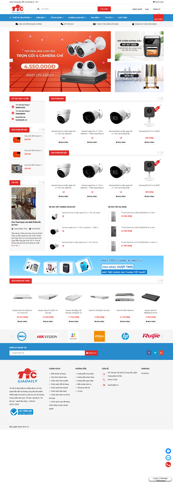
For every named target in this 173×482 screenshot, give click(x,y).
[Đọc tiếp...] (15, 246)
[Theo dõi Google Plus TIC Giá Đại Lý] (161, 352)
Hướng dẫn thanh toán (85, 377)
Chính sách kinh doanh (59, 388)
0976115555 (112, 380)
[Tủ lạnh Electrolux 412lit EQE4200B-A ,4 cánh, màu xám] (113, 246)
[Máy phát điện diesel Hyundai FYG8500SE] (16, 169)
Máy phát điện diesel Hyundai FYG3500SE (40, 136)
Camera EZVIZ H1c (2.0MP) (149, 131)
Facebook (145, 373)
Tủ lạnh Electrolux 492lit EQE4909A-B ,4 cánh (138, 227)
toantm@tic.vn (21, 120)
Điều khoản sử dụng (58, 374)
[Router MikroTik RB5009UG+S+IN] (151, 297)
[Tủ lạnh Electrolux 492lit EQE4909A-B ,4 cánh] (113, 231)
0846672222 (20, 107)
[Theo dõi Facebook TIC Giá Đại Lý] (149, 352)
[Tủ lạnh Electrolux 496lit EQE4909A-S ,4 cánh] (113, 216)
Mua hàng (64, 142)
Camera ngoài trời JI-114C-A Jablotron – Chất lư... (80, 227)
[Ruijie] (151, 336)
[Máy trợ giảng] (86, 266)
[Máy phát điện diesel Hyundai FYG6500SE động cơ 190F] (16, 154)
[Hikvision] (47, 336)
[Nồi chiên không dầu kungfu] (139, 46)
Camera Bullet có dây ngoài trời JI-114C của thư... (80, 242)
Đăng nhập (137, 9)
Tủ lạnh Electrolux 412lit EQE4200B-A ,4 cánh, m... (139, 242)
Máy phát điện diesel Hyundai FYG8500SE (40, 165)
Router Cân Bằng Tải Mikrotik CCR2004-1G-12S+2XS (73, 312)
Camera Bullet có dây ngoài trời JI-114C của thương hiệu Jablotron (120, 133)
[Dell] (21, 336)
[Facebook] (168, 451)
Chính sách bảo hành (59, 391)
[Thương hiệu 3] (73, 336)
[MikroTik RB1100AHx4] (125, 297)
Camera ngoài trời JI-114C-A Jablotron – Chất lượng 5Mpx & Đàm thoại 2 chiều (92, 133)
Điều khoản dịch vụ (84, 384)
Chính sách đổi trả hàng (60, 384)
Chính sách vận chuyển (59, 381)
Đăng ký (156, 9)
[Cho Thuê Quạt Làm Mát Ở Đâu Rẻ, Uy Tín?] (23, 203)
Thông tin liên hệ (83, 388)
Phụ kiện (95, 18)
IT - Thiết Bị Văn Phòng (19, 18)
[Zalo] (168, 457)
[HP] (125, 336)
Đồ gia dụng (56, 18)
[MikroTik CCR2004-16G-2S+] (99, 297)
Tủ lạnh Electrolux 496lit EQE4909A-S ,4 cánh (138, 213)
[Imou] (99, 336)
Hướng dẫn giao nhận (85, 381)
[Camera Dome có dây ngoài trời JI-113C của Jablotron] (63, 116)
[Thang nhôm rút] (139, 77)
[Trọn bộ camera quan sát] (60, 61)
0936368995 (20, 114)
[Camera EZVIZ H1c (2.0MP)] (149, 116)
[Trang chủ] (17, 9)
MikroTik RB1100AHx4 (125, 310)
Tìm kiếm (104, 9)
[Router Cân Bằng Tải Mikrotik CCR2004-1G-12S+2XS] (73, 297)
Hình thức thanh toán (59, 377)
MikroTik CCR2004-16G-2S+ (99, 310)
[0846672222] (168, 464)
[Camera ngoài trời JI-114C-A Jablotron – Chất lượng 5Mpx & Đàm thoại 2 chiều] (92, 116)
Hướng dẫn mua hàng (85, 374)
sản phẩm (158, 19)
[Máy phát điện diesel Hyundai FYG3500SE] (16, 140)
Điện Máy (40, 18)
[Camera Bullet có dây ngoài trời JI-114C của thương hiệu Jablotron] (120, 116)
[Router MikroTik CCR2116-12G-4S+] (48, 297)
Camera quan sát (76, 18)
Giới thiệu (122, 18)
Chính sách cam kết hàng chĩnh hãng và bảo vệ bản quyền (59, 405)
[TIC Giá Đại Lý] (27, 376)
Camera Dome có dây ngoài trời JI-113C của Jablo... (81, 213)
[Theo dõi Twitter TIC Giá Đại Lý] (155, 352)
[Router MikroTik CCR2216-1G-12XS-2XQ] (22, 297)
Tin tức (108, 18)
